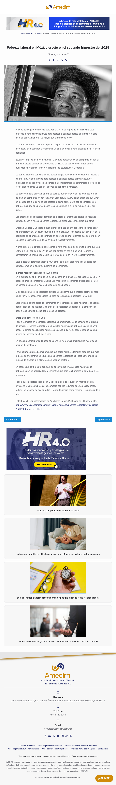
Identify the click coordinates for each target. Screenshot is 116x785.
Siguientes (102, 419)
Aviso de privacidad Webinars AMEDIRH (81, 746)
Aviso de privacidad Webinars (50, 746)
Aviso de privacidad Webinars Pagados (23, 749)
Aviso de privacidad (27, 746)
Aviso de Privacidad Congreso (83, 749)
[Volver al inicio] (58, 7)
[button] (5, 7)
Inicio (23, 33)
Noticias (39, 33)
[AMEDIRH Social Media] (45, 735)
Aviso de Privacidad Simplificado (55, 749)
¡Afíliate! (104, 778)
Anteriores (13, 419)
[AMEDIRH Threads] (70, 735)
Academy (30, 33)
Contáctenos (103, 749)
